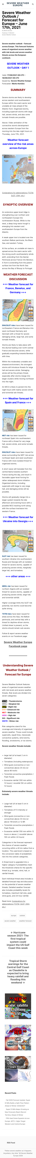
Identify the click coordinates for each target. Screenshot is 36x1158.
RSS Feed (11, 1143)
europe (13, 915)
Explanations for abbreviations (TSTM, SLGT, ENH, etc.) (16, 904)
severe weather (10, 921)
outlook (22, 915)
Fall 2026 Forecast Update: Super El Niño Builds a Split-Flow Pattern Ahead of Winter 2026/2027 (17, 1103)
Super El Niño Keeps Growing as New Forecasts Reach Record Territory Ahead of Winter (17, 1112)
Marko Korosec (8, 30)
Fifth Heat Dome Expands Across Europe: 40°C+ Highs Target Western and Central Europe (17, 1121)
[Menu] (3, 4)
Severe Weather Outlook (9, 34)
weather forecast (25, 921)
